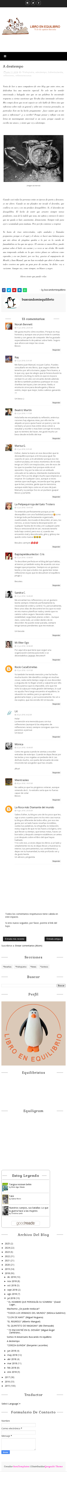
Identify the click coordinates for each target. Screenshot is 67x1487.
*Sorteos (44, 966)
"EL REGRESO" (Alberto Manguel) (23, 1321)
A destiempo (13, 1341)
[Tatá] (5, 1199)
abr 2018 (12, 1359)
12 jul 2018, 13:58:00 (25, 557)
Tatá (11, 1196)
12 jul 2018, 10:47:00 (25, 507)
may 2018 (12, 1354)
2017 (7, 1377)
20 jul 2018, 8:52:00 (24, 714)
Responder (56, 350)
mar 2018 (12, 1363)
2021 (7, 1260)
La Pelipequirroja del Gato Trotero (35, 504)
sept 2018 (12, 1289)
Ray (17, 357)
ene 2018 (12, 1371)
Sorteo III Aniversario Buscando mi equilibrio (29, 1336)
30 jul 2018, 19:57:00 (25, 783)
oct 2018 (12, 1285)
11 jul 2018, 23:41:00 (25, 328)
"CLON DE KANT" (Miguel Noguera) (25, 1317)
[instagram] (27, 3)
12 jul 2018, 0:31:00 (24, 360)
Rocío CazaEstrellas (26, 667)
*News (33, 966)
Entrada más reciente (14, 939)
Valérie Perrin (16, 1199)
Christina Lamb (16, 1213)
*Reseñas (7, 966)
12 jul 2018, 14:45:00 (25, 596)
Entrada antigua (54, 939)
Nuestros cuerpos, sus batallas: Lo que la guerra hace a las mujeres (28, 1209)
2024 (7, 1247)
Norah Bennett (23, 324)
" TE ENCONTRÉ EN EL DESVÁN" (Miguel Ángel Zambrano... (31, 1331)
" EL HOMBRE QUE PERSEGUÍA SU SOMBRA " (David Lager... (33, 1303)
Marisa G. (20, 445)
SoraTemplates (21, 1466)
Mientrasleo (22, 780)
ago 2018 (12, 1293)
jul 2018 (11, 1298)
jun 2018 (12, 1350)
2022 (7, 1256)
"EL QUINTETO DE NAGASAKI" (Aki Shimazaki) (30, 1325)
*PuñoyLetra (28, 72)
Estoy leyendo (25, 1175)
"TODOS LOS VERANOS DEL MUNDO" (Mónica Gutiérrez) (36, 1312)
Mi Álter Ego (22, 642)
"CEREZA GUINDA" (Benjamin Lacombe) (27, 1345)
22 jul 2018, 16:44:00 (25, 747)
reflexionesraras (23, 75)
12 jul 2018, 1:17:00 (24, 413)
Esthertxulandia (55, 72)
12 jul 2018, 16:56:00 (25, 646)
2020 (7, 1264)
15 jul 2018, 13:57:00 (25, 670)
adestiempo (41, 72)
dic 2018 (11, 1276)
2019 (7, 1269)
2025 (7, 1243)
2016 (7, 1381)
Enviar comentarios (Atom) (28, 945)
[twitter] (33, 3)
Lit (16, 711)
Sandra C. (20, 592)
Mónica (19, 744)
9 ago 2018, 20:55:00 (25, 810)
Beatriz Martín (23, 410)
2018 (7, 1273)
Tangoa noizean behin (20, 1184)
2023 (7, 1251)
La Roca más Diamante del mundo (34, 807)
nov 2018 (12, 1281)
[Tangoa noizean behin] (5, 1186)
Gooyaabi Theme (54, 1466)
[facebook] (39, 3)
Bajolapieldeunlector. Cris (29, 554)
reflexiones (8, 75)
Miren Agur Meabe (18, 1187)
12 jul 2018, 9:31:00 (24, 449)
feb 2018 (12, 1367)
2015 (7, 1385)
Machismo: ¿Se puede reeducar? (23, 1308)
